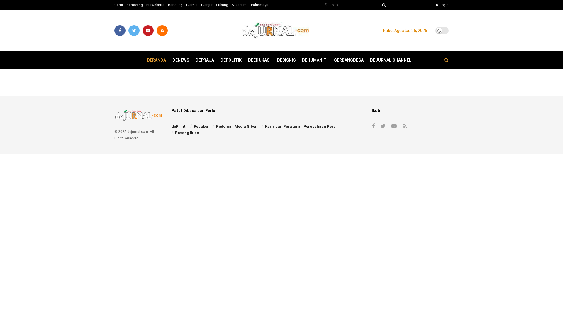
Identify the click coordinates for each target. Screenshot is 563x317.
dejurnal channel (390, 60)
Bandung (175, 5)
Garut (118, 5)
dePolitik (231, 60)
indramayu (259, 5)
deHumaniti (315, 60)
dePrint (179, 126)
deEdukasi (259, 60)
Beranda (156, 60)
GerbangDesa (349, 60)
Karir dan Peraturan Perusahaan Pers (300, 126)
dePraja (205, 60)
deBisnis (286, 60)
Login (444, 5)
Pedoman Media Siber (236, 126)
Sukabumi (239, 5)
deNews (180, 60)
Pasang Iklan (187, 133)
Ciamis (192, 5)
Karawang (135, 5)
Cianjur (207, 5)
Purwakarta (155, 5)
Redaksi (201, 126)
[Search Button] (383, 5)
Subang (222, 5)
